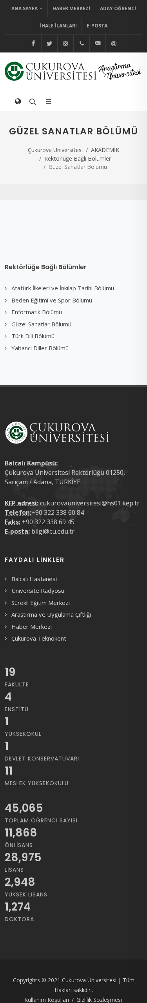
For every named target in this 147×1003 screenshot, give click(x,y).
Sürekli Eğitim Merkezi (40, 603)
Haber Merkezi (71, 8)
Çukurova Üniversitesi (55, 150)
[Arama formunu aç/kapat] (32, 101)
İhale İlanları (58, 25)
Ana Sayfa (24, 8)
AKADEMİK (105, 150)
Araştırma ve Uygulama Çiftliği (51, 614)
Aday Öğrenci (118, 8)
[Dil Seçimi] (18, 101)
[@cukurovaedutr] (49, 43)
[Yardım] (114, 43)
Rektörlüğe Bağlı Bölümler (77, 158)
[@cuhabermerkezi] (33, 43)
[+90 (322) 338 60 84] (81, 43)
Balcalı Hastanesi (34, 579)
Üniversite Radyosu (37, 590)
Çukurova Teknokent (38, 638)
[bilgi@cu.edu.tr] (97, 43)
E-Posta (97, 25)
